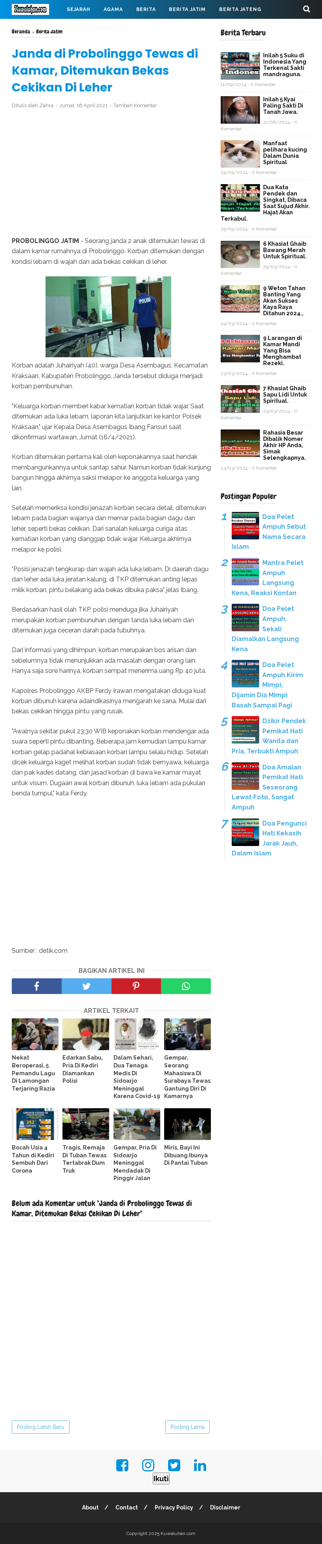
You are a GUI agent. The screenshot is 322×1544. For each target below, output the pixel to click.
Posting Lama (187, 1427)
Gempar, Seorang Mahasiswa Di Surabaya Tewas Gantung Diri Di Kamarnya (187, 1076)
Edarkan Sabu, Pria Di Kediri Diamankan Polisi (82, 1069)
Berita (146, 9)
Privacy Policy (174, 1507)
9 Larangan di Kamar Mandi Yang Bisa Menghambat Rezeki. (282, 350)
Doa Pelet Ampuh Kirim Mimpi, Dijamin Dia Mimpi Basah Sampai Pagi (267, 685)
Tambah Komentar (135, 105)
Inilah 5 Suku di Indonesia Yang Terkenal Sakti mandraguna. (284, 64)
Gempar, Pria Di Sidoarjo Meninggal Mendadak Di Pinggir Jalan (135, 1162)
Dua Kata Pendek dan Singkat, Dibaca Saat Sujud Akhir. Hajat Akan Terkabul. (265, 203)
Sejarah (78, 9)
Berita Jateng (240, 9)
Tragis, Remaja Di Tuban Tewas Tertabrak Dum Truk (84, 1159)
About (90, 1507)
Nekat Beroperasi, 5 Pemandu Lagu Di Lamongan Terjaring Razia (33, 1072)
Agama (113, 9)
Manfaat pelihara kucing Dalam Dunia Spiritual (285, 152)
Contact (126, 1507)
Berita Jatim (187, 9)
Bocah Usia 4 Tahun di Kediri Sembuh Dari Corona (33, 1159)
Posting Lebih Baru (40, 1427)
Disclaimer (225, 1507)
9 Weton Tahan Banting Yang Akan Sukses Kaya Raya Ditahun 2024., (284, 300)
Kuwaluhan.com (178, 1533)
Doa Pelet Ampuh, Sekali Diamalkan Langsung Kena (265, 628)
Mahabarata (142, 28)
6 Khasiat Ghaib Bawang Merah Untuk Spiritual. (285, 250)
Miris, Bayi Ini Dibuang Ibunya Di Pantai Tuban (186, 1155)
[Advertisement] (111, 173)
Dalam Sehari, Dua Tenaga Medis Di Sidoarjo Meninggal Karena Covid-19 (136, 1076)
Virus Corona (90, 28)
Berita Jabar (37, 28)
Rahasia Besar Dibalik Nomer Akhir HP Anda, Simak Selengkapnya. (284, 445)
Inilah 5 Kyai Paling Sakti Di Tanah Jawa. (283, 105)
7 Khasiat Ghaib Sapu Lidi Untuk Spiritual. (285, 394)
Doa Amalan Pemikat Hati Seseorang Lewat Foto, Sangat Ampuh (267, 787)
